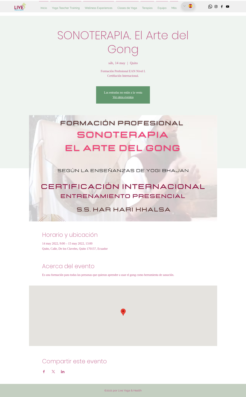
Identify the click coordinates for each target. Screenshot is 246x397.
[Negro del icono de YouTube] (227, 6)
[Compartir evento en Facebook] (44, 371)
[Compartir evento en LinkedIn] (63, 371)
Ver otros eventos (123, 97)
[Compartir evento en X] (53, 371)
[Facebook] (222, 6)
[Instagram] (216, 6)
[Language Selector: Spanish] (188, 6)
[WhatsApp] (210, 6)
